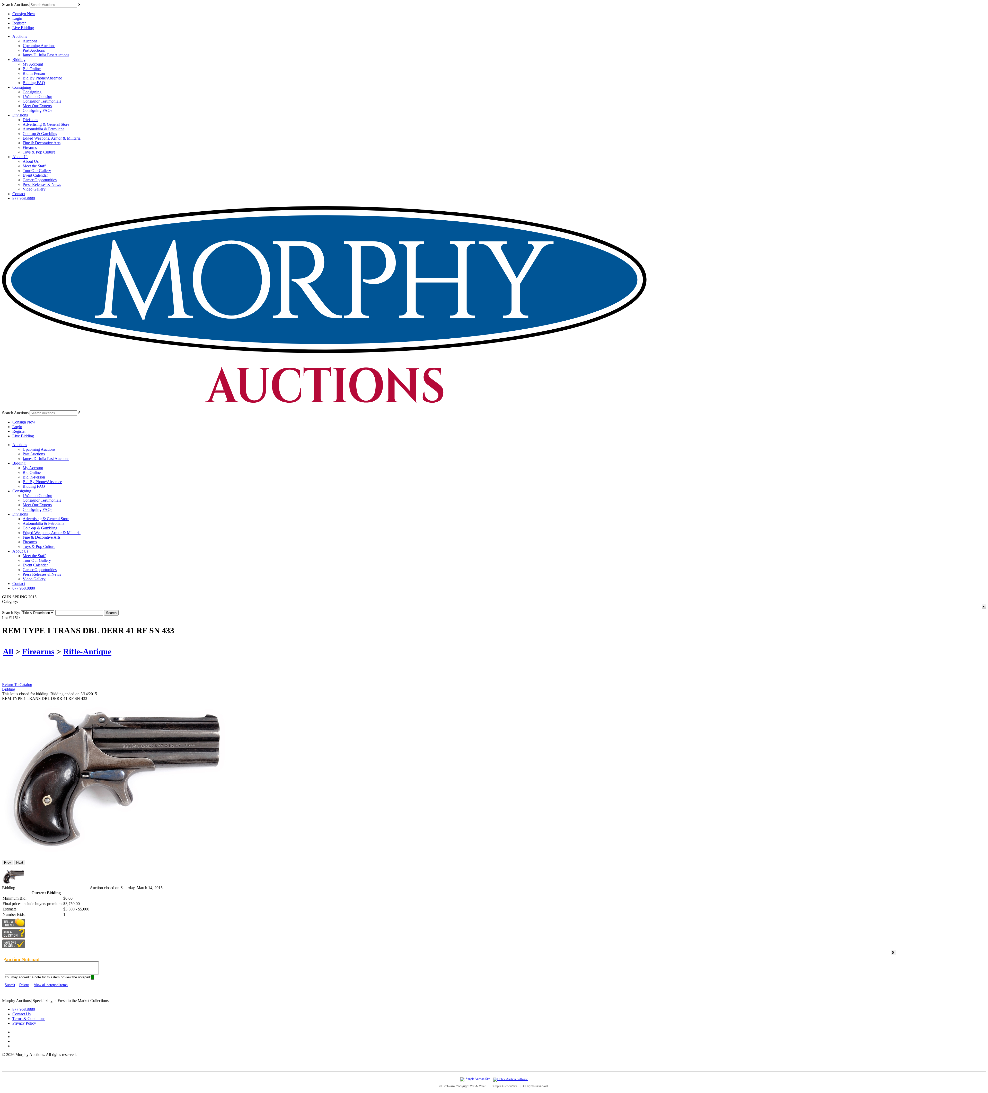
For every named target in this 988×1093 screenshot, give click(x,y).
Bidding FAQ (34, 82)
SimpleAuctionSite (504, 1086)
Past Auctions (34, 50)
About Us (20, 157)
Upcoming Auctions (39, 45)
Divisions (20, 115)
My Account (33, 64)
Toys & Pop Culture (39, 152)
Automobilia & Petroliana (43, 129)
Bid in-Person (34, 73)
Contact (18, 194)
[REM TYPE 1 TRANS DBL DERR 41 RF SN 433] (120, 853)
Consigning (21, 87)
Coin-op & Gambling (40, 133)
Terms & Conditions (28, 1018)
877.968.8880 (23, 198)
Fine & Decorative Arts (41, 143)
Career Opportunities (40, 180)
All (8, 651)
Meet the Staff (34, 166)
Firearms (30, 147)
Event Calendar (35, 175)
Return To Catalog (17, 684)
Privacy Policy (24, 1023)
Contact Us (21, 1014)
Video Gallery (34, 189)
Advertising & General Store (46, 124)
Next (19, 862)
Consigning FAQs (37, 110)
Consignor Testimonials (42, 101)
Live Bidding (23, 27)
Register (19, 23)
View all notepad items (51, 985)
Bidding (18, 59)
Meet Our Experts (37, 106)
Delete (24, 985)
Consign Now (23, 14)
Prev (7, 862)
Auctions (19, 36)
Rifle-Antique (87, 651)
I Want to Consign (37, 96)
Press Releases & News (42, 184)
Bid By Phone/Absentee (42, 78)
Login (17, 18)
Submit (10, 985)
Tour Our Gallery (37, 170)
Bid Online (32, 69)
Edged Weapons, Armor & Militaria (52, 138)
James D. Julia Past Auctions (46, 55)
